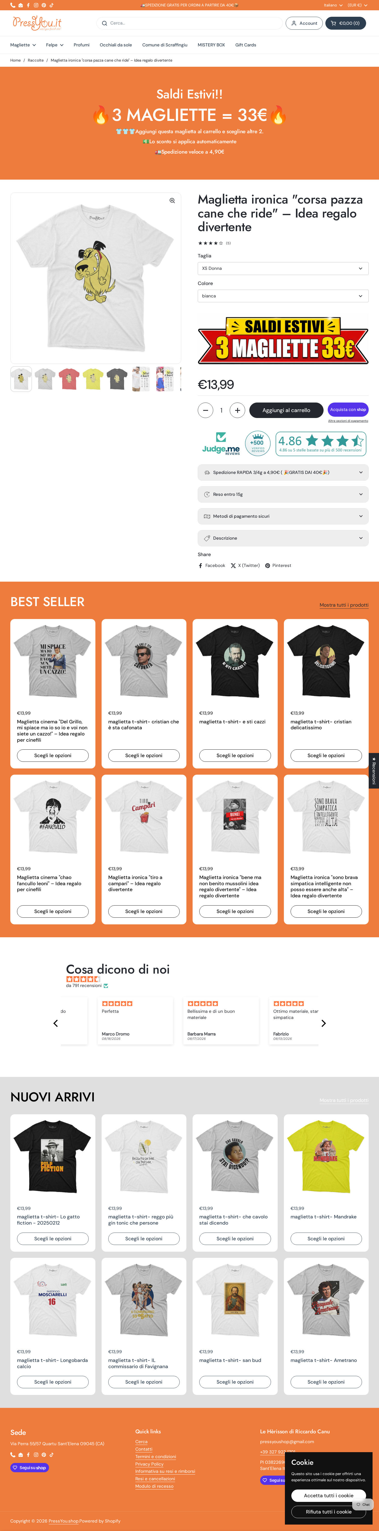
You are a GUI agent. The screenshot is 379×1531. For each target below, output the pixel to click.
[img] (192, 979)
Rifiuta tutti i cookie (329, 1512)
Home (15, 60)
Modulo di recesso (154, 1486)
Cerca (141, 1441)
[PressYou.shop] (37, 23)
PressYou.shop (64, 1521)
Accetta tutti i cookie (328, 1495)
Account (308, 23)
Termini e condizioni (155, 1456)
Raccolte (36, 60)
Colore (205, 283)
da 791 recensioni (84, 985)
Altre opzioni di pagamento (348, 421)
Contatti (143, 1449)
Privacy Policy (149, 1464)
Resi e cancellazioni (155, 1479)
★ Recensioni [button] (374, 770)
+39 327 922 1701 (277, 1452)
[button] (345, 23)
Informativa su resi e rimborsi (165, 1471)
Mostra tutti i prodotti (344, 605)
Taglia (204, 256)
